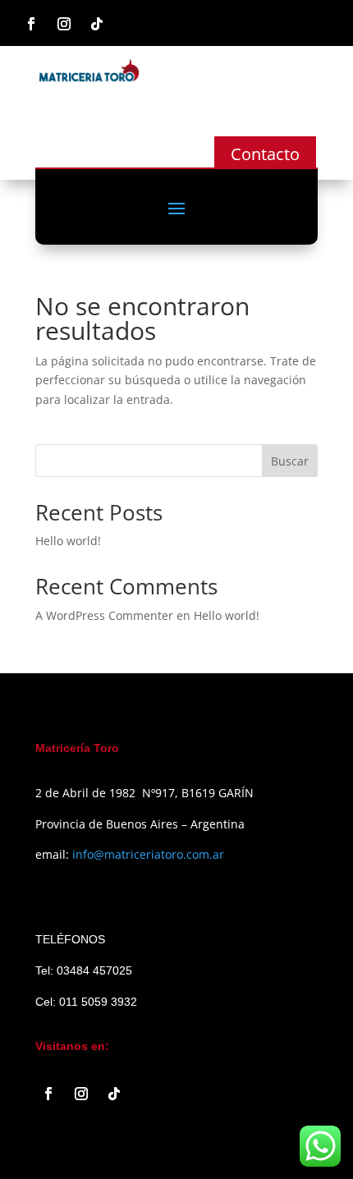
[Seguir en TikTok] (97, 24)
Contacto (265, 154)
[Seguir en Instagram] (64, 24)
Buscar (290, 461)
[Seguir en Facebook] (31, 24)
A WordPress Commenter (104, 615)
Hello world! (68, 540)
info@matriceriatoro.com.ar (148, 854)
